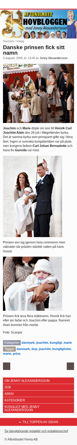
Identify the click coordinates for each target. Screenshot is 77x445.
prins (17, 353)
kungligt (56, 342)
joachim (42, 342)
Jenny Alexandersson (54, 58)
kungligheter (61, 349)
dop (34, 349)
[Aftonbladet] (18, 4)
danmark (28, 342)
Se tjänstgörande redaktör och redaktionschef (36, 431)
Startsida (8, 41)
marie (68, 342)
